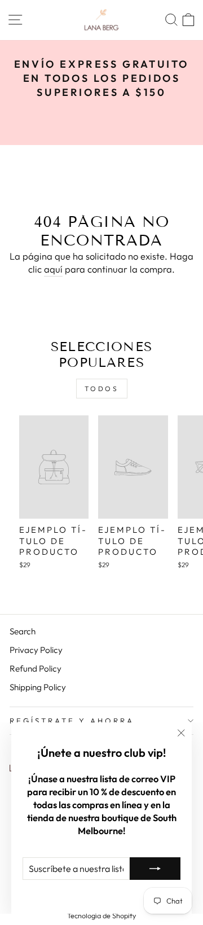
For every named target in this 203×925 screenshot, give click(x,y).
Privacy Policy (36, 650)
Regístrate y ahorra (72, 720)
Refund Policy (35, 668)
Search (23, 631)
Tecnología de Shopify (101, 915)
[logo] (101, 20)
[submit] (155, 868)
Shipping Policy (38, 687)
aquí (53, 269)
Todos (102, 388)
